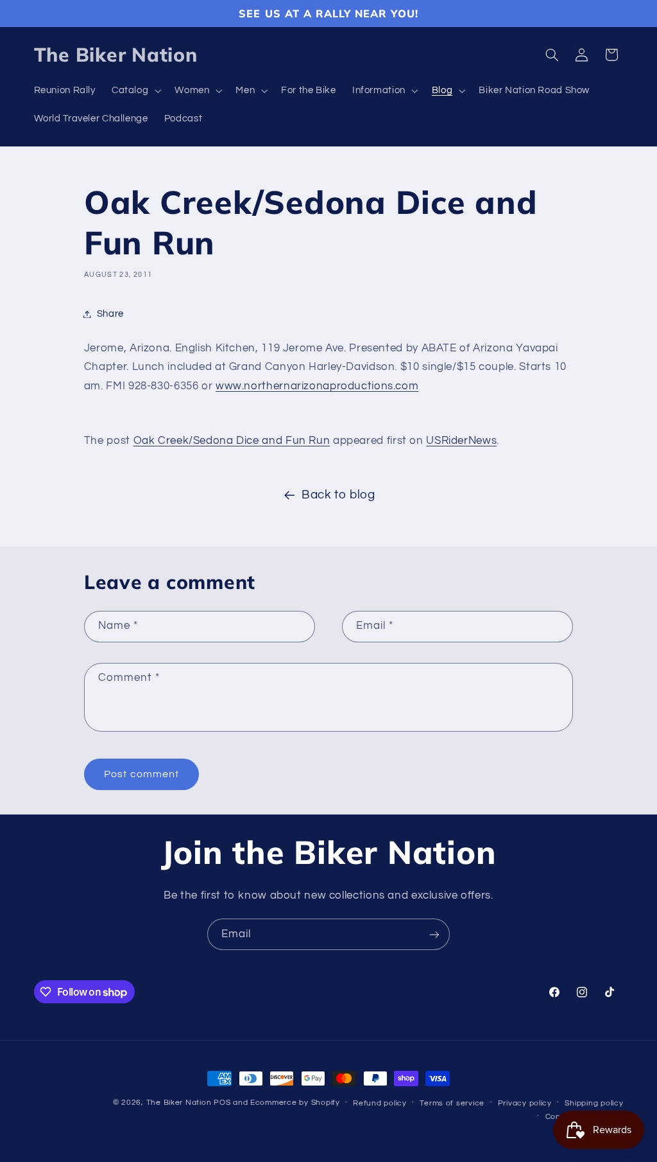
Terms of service (452, 1103)
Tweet (101, 414)
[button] (134, 91)
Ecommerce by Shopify (295, 1102)
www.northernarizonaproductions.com (317, 386)
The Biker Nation (179, 1102)
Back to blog (338, 495)
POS (222, 1102)
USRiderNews (461, 440)
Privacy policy (525, 1103)
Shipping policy (594, 1103)
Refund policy (380, 1103)
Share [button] (110, 314)
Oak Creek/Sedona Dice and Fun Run (231, 440)
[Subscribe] (434, 934)
